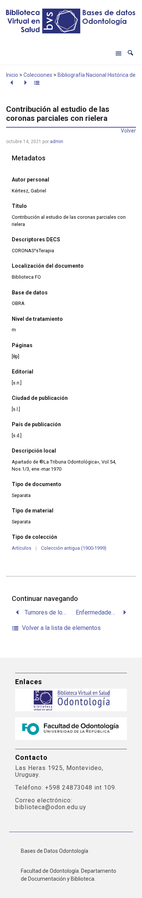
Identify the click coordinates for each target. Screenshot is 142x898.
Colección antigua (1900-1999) (73, 548)
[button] (130, 53)
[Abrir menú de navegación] (118, 53)
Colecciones (37, 75)
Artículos (21, 548)
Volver (128, 131)
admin (56, 141)
